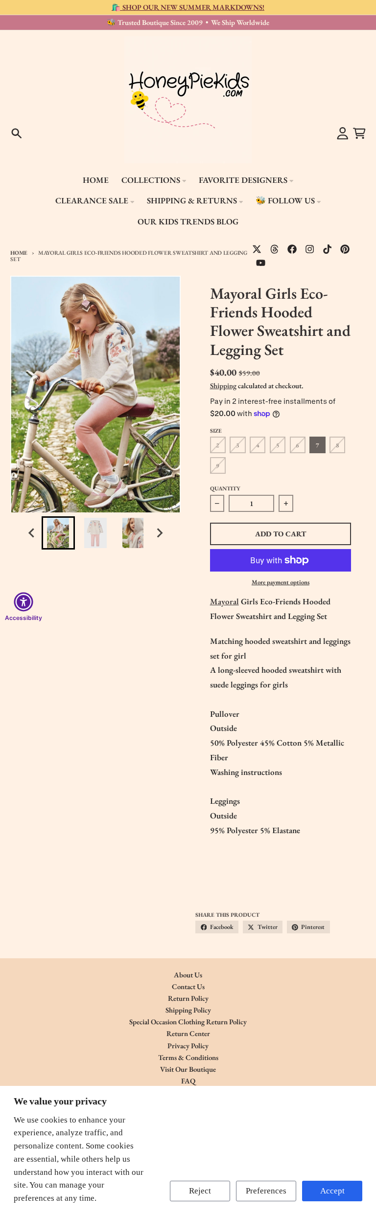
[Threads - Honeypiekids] (275, 249)
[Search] (16, 133)
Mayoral (224, 601)
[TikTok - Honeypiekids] (327, 249)
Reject (200, 1190)
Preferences (266, 1190)
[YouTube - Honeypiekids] (261, 262)
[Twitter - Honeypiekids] (257, 249)
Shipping (223, 385)
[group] (58, 533)
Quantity (225, 488)
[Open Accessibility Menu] (23, 602)
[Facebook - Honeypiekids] (292, 249)
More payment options (280, 582)
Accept (332, 1190)
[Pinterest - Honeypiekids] (345, 249)
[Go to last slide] (32, 533)
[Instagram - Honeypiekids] (310, 249)
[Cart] (359, 133)
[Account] (342, 133)
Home (18, 252)
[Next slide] (159, 533)
